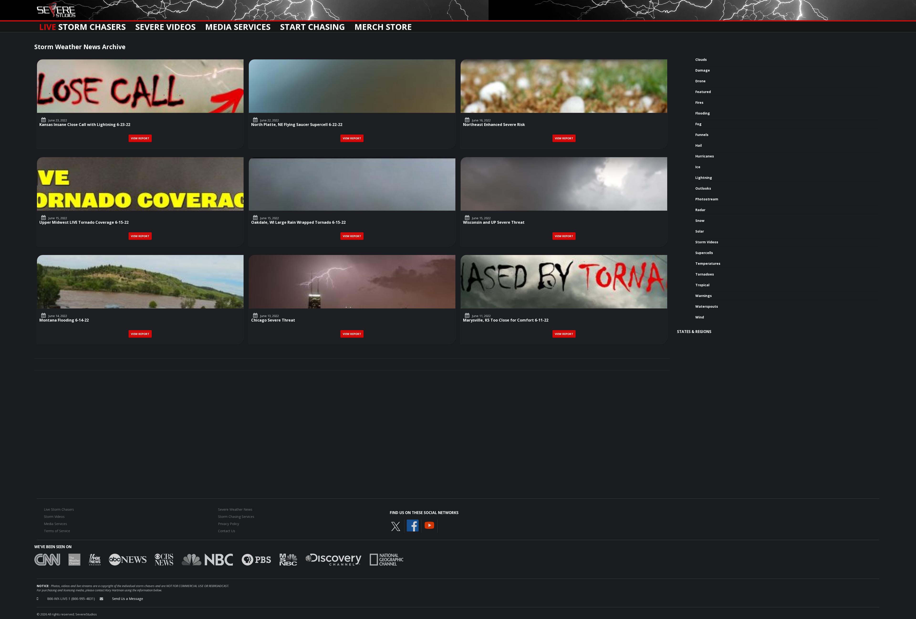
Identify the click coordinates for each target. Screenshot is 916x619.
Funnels (701, 134)
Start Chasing (312, 25)
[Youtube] (429, 525)
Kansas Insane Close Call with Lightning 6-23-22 (84, 125)
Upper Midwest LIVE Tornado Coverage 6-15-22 (84, 222)
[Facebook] (413, 525)
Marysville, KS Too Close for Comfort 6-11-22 (505, 320)
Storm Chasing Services (236, 516)
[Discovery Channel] (333, 559)
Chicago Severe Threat (273, 320)
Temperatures (707, 263)
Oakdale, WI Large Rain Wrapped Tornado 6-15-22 (298, 222)
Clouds (701, 59)
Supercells (704, 252)
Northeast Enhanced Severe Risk (494, 125)
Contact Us (226, 531)
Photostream (706, 199)
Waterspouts (706, 306)
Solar (699, 231)
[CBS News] (164, 559)
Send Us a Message (127, 598)
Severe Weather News (235, 509)
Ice (697, 167)
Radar (700, 210)
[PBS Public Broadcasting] (256, 559)
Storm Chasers (82, 25)
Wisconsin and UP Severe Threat (494, 222)
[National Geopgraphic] (386, 559)
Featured (703, 91)
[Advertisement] (775, 376)
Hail (698, 145)
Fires (699, 102)
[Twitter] (396, 526)
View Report (140, 138)
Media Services (238, 25)
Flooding (702, 113)
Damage (702, 70)
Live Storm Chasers (59, 509)
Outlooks (703, 188)
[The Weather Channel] (74, 559)
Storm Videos (706, 242)
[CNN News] (47, 559)
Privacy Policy (228, 523)
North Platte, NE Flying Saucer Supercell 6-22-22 (296, 125)
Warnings (703, 295)
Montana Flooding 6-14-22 (64, 320)
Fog (698, 124)
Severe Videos (165, 25)
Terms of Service (57, 531)
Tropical (702, 285)
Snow (699, 220)
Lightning (703, 177)
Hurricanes (704, 156)
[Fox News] (95, 559)
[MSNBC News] (288, 559)
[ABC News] (127, 559)
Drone (700, 81)
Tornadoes (704, 274)
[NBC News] (207, 559)
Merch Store (383, 25)
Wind (699, 317)
